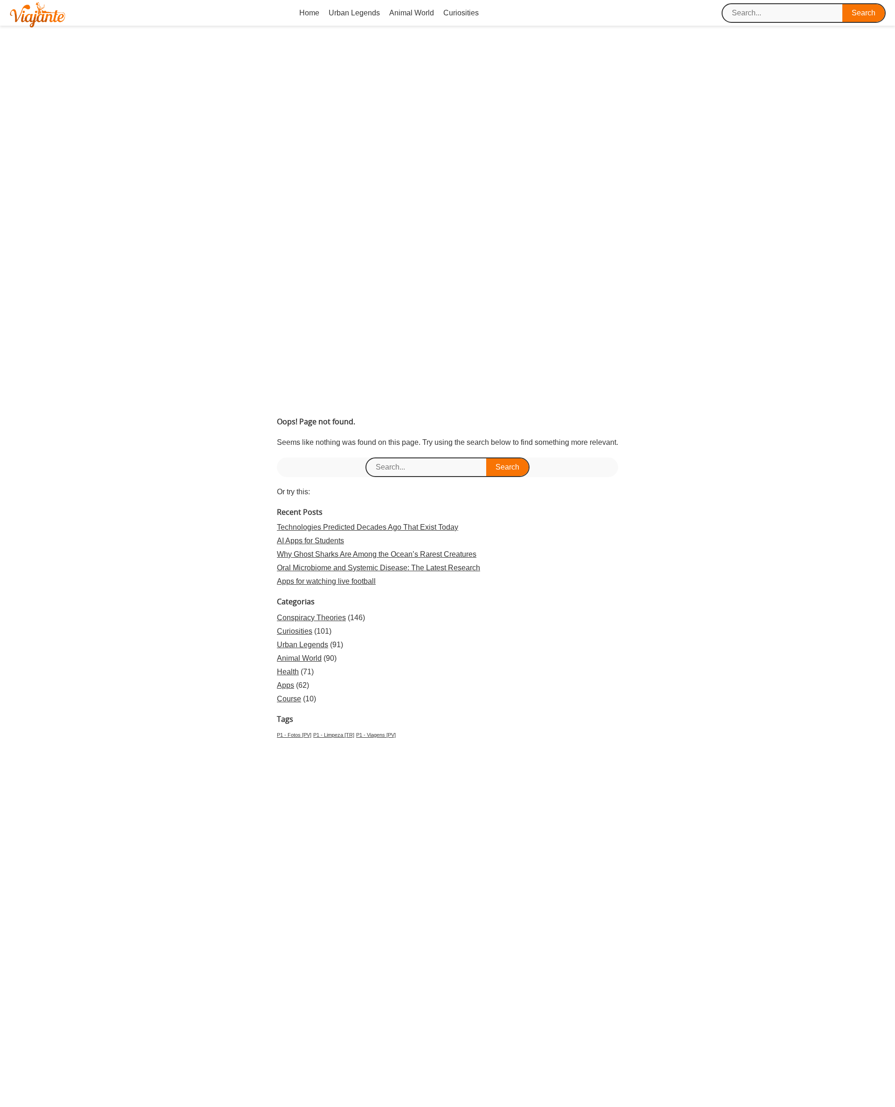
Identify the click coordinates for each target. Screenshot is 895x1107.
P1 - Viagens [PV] (376, 735)
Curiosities (461, 13)
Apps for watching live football (326, 581)
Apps (285, 685)
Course (289, 699)
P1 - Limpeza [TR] (333, 735)
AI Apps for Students (310, 541)
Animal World (411, 13)
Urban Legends (354, 13)
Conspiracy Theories (311, 618)
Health (288, 672)
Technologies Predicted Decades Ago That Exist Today (367, 527)
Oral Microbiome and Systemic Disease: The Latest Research (378, 568)
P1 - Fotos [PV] (294, 735)
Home (309, 13)
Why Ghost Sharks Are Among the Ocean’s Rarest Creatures (376, 554)
